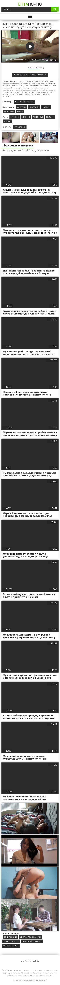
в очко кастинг (11, 941)
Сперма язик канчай (30, 937)
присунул (38, 117)
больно (50, 117)
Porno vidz (41, 980)
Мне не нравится (23, 68)
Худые (20, 111)
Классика (34, 107)
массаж (15, 117)
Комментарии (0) (38, 75)
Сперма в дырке (11, 946)
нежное (26, 117)
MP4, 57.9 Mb (19, 127)
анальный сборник (32, 941)
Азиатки (21, 107)
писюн (7, 121)
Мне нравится (17, 68)
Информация (20, 75)
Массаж (46, 107)
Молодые (9, 111)
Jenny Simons (10, 937)
